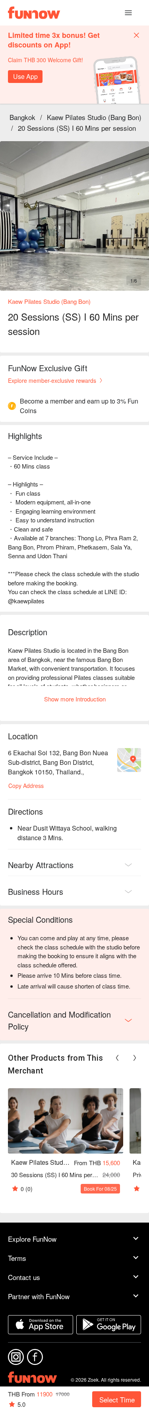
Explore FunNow (32, 1239)
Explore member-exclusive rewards (52, 380)
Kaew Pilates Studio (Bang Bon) (94, 117)
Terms (17, 1258)
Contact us (24, 1277)
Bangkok (22, 117)
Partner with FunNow (39, 1296)
